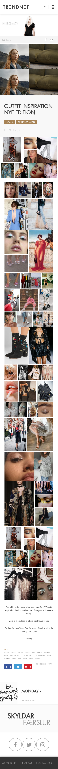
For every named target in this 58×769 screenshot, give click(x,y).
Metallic (47, 652)
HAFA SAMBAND (44, 763)
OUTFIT (17, 655)
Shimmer (7, 659)
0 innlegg (42, 664)
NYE (11, 655)
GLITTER (20, 652)
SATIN (49, 655)
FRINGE (13, 652)
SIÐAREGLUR (26, 763)
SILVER (25, 659)
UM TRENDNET (9, 763)
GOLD (33, 652)
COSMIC (6, 652)
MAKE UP (39, 652)
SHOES (14, 659)
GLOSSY (27, 652)
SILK (19, 659)
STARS (31, 659)
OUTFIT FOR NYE (26, 655)
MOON (6, 655)
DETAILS (9, 122)
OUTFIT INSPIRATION (26, 122)
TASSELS (37, 659)
